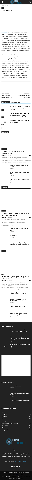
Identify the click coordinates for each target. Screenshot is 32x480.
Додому (3, 5)
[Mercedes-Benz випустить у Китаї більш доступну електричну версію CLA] (5, 108)
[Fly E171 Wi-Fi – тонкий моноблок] (5, 237)
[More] (16, 86)
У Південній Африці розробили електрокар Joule (12, 152)
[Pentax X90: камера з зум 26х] (5, 308)
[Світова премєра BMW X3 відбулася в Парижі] (5, 181)
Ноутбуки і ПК (17, 472)
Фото (3, 274)
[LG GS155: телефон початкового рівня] (5, 402)
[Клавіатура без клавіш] (5, 388)
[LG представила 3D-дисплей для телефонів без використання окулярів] (5, 244)
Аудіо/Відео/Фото (25, 472)
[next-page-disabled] (5, 128)
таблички (4, 32)
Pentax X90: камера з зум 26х (17, 306)
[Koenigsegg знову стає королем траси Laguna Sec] (5, 122)
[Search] (30, 2)
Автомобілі (4, 148)
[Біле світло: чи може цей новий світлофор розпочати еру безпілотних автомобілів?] (5, 115)
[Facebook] (2, 86)
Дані (10, 474)
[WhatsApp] (13, 86)
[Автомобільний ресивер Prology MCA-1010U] (5, 174)
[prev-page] (2, 128)
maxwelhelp (3, 155)
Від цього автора (15, 102)
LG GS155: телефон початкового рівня (20, 400)
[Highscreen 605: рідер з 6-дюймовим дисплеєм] (5, 395)
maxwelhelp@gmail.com (21, 461)
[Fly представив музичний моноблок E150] (5, 230)
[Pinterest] (9, 86)
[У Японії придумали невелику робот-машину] (5, 167)
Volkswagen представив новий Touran (24, 96)
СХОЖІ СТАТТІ (6, 102)
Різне (7, 5)
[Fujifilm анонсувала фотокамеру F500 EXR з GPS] (16, 264)
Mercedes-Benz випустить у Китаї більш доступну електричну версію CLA (20, 108)
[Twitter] (6, 86)
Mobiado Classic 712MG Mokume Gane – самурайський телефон (15, 214)
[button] (2, 2)
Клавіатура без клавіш (16, 386)
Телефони (4, 210)
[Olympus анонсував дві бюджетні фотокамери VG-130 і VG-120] (5, 301)
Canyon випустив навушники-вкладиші (6, 96)
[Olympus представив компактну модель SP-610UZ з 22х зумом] (5, 293)
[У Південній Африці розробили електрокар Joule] (16, 142)
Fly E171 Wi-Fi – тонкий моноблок (18, 235)
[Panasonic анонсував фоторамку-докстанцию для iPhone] (5, 315)
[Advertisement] (16, 365)
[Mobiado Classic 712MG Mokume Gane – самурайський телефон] (16, 201)
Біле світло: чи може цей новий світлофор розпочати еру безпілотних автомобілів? (19, 115)
